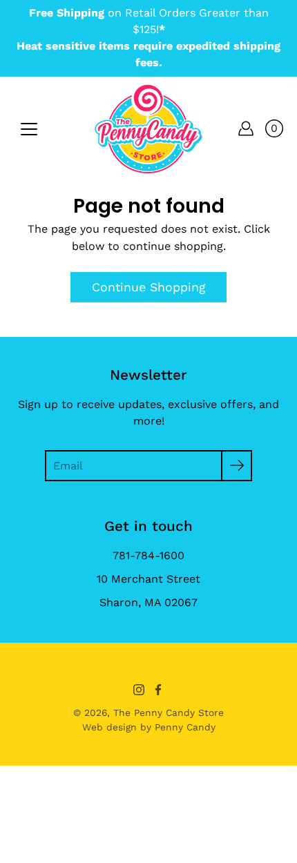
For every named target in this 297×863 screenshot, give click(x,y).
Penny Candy (185, 727)
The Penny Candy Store (168, 712)
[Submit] (236, 465)
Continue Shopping (148, 287)
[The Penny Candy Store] (148, 128)
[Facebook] (158, 689)
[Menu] (29, 129)
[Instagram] (139, 689)
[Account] (246, 128)
